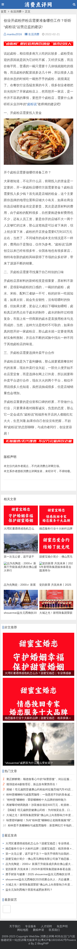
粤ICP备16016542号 (54, 939)
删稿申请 (38, 929)
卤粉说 (32, 104)
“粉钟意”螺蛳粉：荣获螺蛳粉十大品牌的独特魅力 (36, 799)
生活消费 (16, 11)
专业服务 (30, 926)
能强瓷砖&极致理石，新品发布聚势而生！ (32, 784)
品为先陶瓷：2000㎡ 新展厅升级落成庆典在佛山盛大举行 (41, 864)
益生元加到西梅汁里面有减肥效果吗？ (29, 889)
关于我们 (14, 926)
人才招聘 (46, 926)
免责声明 (62, 926)
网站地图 (22, 929)
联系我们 (54, 929)
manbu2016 (14, 34)
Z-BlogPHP (42, 943)
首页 (3, 11)
